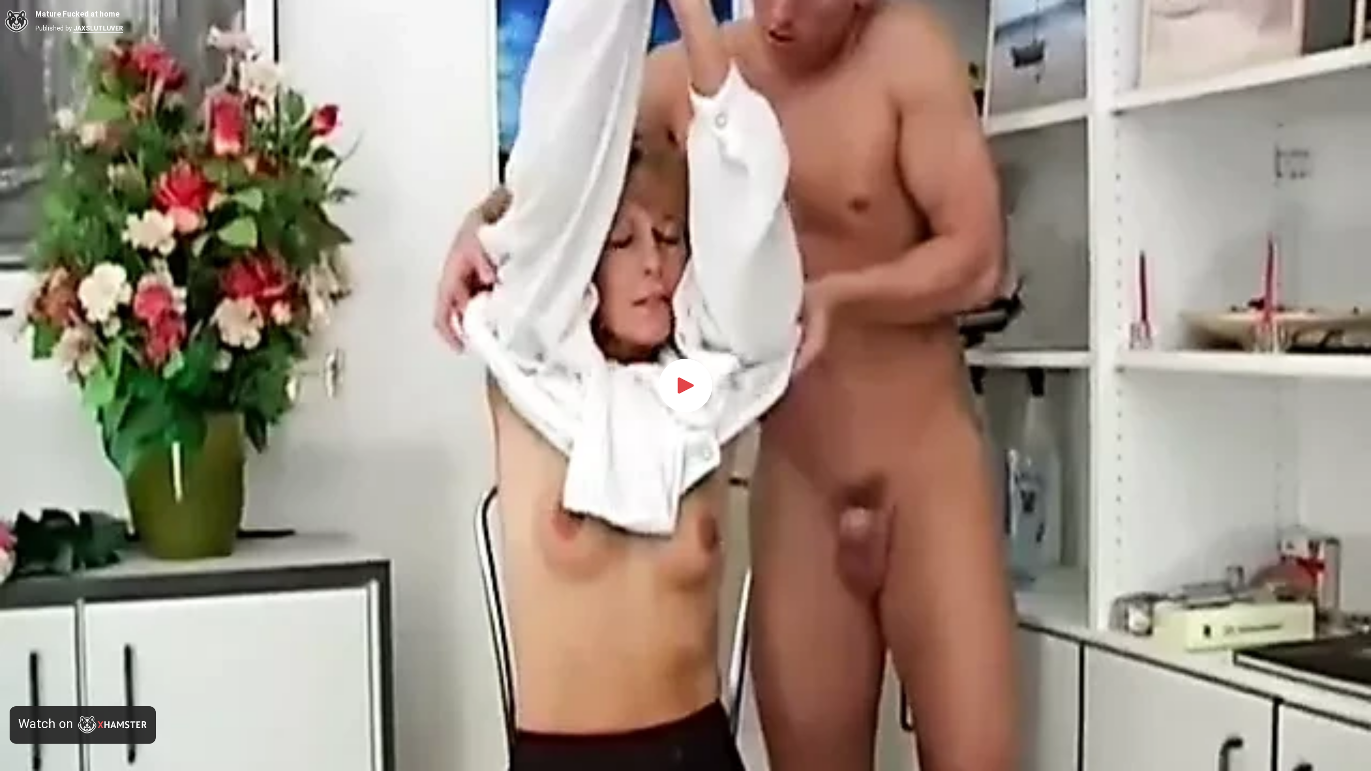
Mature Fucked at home (77, 14)
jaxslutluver (98, 28)
